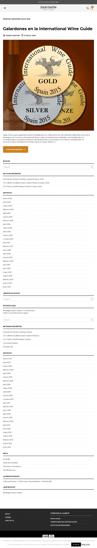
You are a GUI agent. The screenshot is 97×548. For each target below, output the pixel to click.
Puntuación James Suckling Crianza (17, 179)
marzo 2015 (7, 276)
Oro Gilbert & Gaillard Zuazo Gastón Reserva (21, 183)
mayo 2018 (7, 228)
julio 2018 (6, 224)
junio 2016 (7, 250)
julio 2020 (7, 202)
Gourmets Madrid (10, 343)
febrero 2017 (8, 246)
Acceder (6, 459)
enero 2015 (7, 283)
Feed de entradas (10, 463)
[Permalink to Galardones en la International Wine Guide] (48, 85)
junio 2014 (7, 287)
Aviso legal (55, 518)
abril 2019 (6, 213)
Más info (85, 544)
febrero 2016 (8, 261)
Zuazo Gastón (13, 35)
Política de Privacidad (60, 525)
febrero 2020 (8, 209)
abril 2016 (6, 254)
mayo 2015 (7, 272)
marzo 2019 (7, 217)
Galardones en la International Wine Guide (47, 28)
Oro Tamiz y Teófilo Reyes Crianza (17, 186)
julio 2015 (6, 265)
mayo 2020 (7, 206)
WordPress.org (9, 470)
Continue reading (14, 149)
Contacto (9, 520)
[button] (5, 8)
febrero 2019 (8, 220)
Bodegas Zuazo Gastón (12, 493)
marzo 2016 (7, 257)
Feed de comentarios (12, 466)
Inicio (7, 514)
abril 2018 (7, 232)
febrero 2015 (8, 279)
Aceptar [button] (76, 544)
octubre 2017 (8, 239)
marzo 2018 (7, 235)
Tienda (8, 517)
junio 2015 (7, 268)
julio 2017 (6, 243)
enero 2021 (7, 198)
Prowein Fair (8, 347)
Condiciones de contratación (63, 522)
